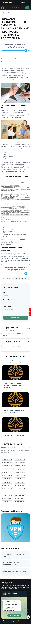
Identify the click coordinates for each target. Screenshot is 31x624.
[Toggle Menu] (29, 2)
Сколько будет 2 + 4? (9, 300)
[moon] (26, 2)
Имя (4, 292)
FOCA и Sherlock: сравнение (14, 435)
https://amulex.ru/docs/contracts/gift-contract (14, 221)
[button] (26, 592)
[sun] (20, 2)
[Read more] (15, 372)
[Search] (27, 7)
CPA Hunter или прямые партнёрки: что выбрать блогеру (12, 385)
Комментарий (7, 306)
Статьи (10, 12)
